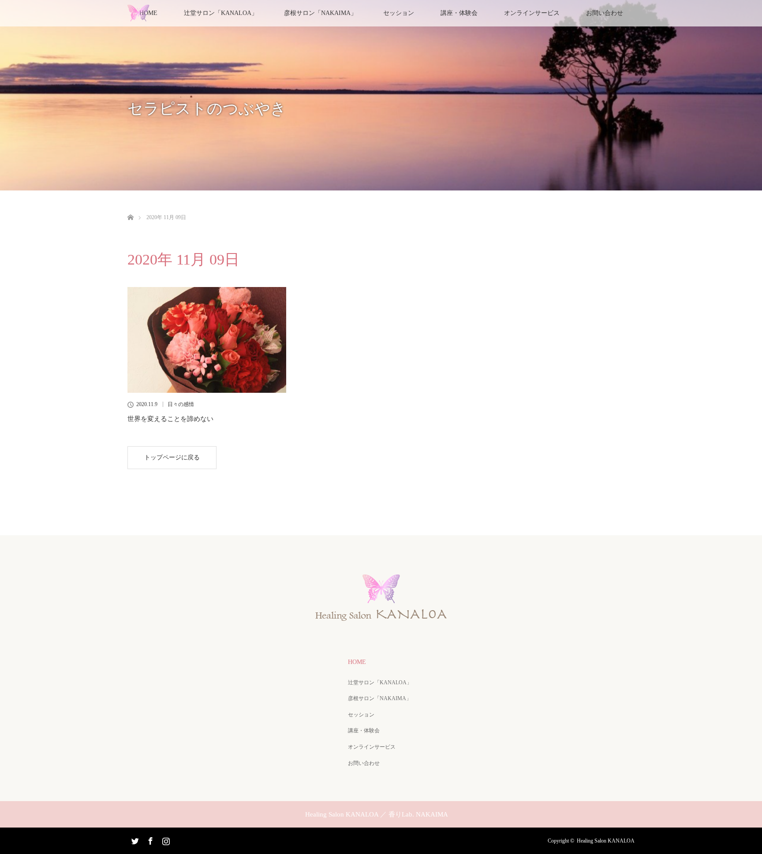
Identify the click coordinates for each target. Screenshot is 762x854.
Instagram (165, 839)
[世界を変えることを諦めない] (206, 340)
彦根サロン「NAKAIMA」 (320, 13)
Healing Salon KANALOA (606, 841)
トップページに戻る (172, 457)
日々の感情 (181, 404)
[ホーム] (130, 207)
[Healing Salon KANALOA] (381, 617)
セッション (398, 13)
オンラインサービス (532, 13)
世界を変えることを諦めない (170, 418)
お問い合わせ (604, 13)
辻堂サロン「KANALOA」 (380, 682)
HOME (357, 662)
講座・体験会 (459, 13)
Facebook (149, 839)
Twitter (134, 839)
